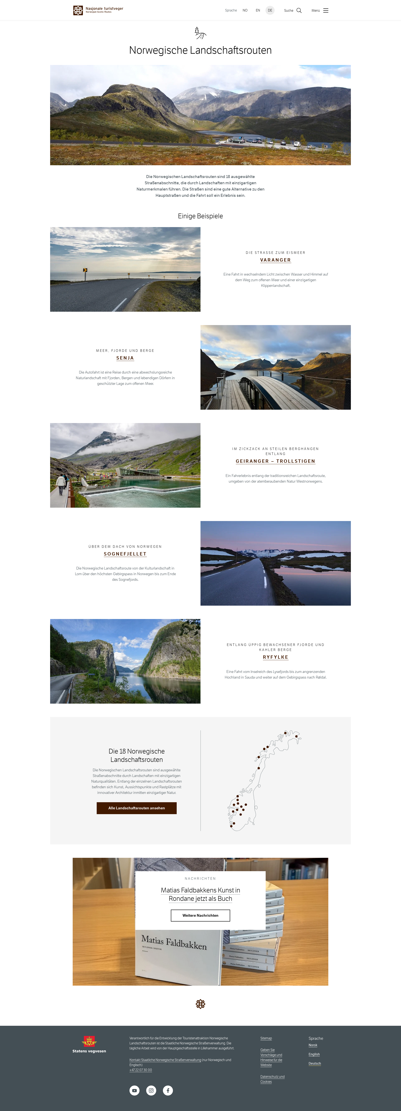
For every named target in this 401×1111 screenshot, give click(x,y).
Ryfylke (276, 657)
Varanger (275, 260)
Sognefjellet (125, 554)
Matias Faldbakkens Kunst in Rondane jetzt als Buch (200, 894)
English (314, 1054)
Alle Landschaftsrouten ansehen (136, 808)
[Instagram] (151, 1090)
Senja (125, 358)
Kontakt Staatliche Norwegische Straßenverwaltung (165, 1060)
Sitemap (266, 1038)
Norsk (313, 1045)
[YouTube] (134, 1090)
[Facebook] (168, 1090)
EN (258, 10)
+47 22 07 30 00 (140, 1070)
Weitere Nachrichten (200, 915)
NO (245, 10)
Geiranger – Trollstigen (276, 461)
